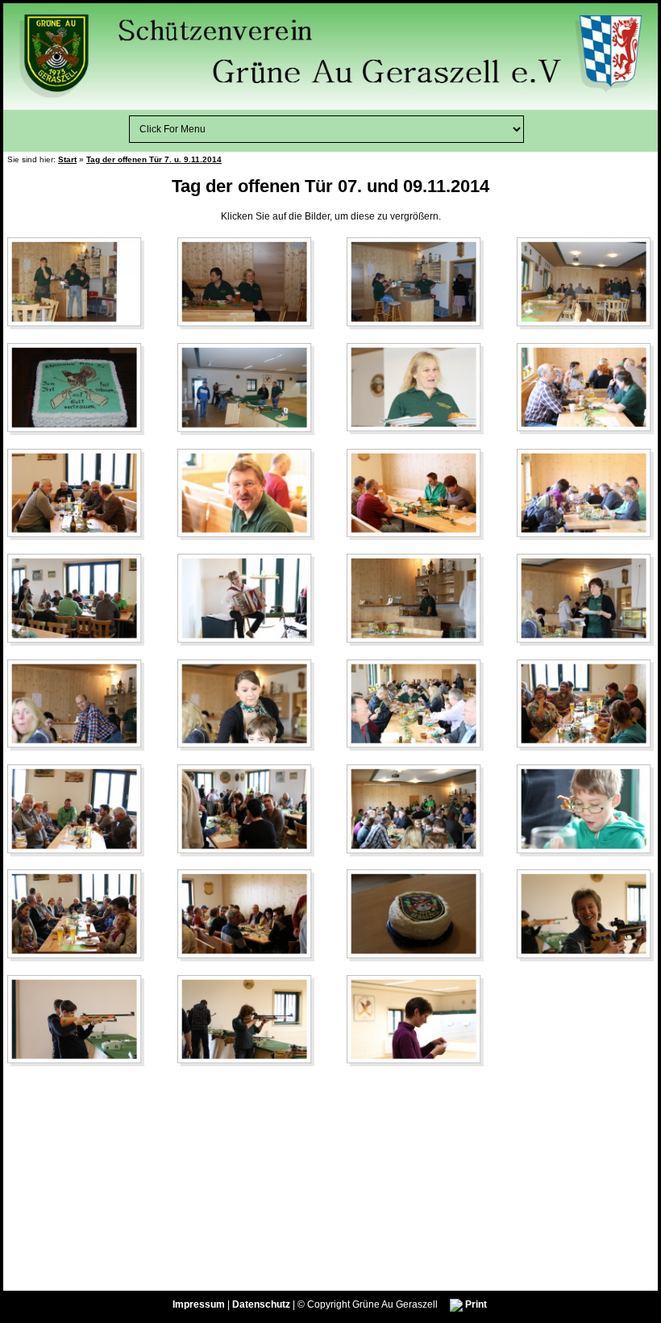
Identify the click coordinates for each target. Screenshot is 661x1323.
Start (67, 159)
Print (475, 1304)
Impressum (199, 1304)
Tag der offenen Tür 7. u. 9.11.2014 (154, 159)
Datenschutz (261, 1304)
